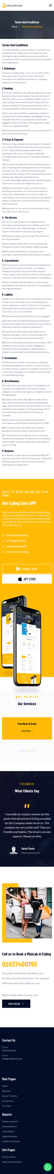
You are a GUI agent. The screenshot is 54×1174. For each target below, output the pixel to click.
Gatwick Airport (9, 1126)
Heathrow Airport (10, 1121)
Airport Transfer (9, 1096)
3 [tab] (25, 750)
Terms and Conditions (12, 1162)
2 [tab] (23, 750)
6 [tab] (34, 750)
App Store (30, 579)
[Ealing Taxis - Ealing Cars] (12, 5)
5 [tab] (31, 751)
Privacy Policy (8, 1157)
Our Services (8, 1101)
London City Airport (11, 1141)
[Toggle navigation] (50, 5)
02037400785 (19, 964)
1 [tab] (20, 750)
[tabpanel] (27, 732)
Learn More (26, 730)
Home (14, 26)
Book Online (14, 1003)
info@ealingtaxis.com (12, 1058)
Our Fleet (6, 1106)
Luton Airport (8, 1131)
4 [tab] (28, 750)
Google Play (30, 569)
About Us (6, 1091)
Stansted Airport (9, 1136)
